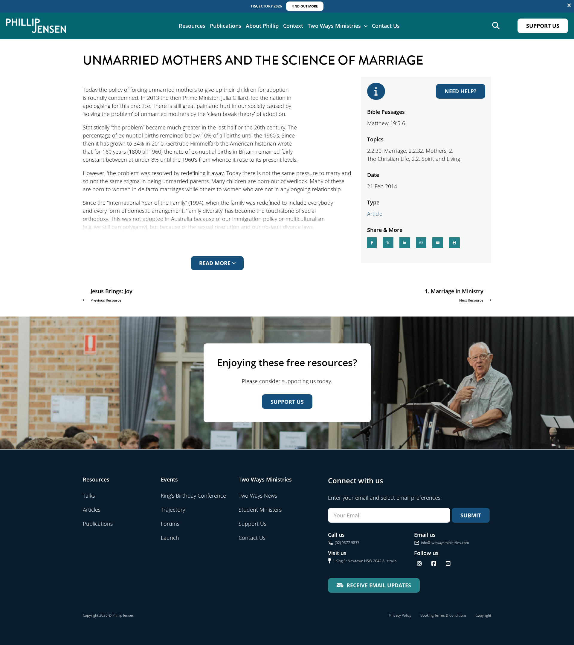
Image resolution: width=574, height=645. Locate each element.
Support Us (542, 25)
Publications (225, 25)
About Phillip (262, 25)
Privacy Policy (400, 615)
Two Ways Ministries (334, 25)
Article (374, 213)
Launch (170, 537)
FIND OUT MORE (304, 6)
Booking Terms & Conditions (443, 615)
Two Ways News (258, 495)
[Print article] (454, 242)
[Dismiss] (569, 5)
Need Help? (461, 91)
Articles (91, 509)
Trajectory (173, 509)
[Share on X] (388, 242)
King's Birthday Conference (193, 495)
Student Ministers (260, 509)
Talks (89, 495)
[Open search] (496, 26)
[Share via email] (437, 242)
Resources (192, 25)
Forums (170, 523)
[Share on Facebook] (372, 242)
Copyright (483, 615)
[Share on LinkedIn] (404, 242)
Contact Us (386, 25)
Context (293, 25)
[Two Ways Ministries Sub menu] (365, 25)
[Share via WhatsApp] (421, 242)
